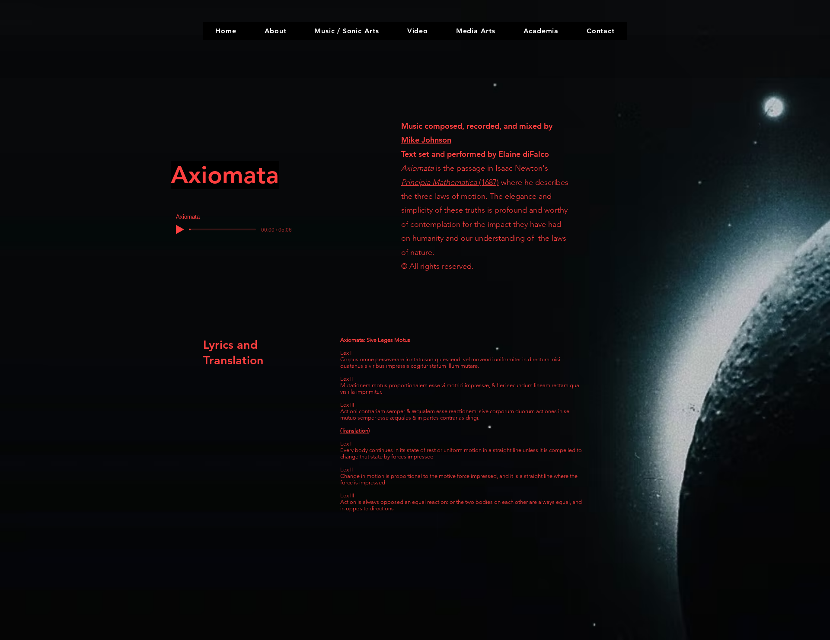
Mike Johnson (426, 140)
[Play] (180, 229)
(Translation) (355, 430)
